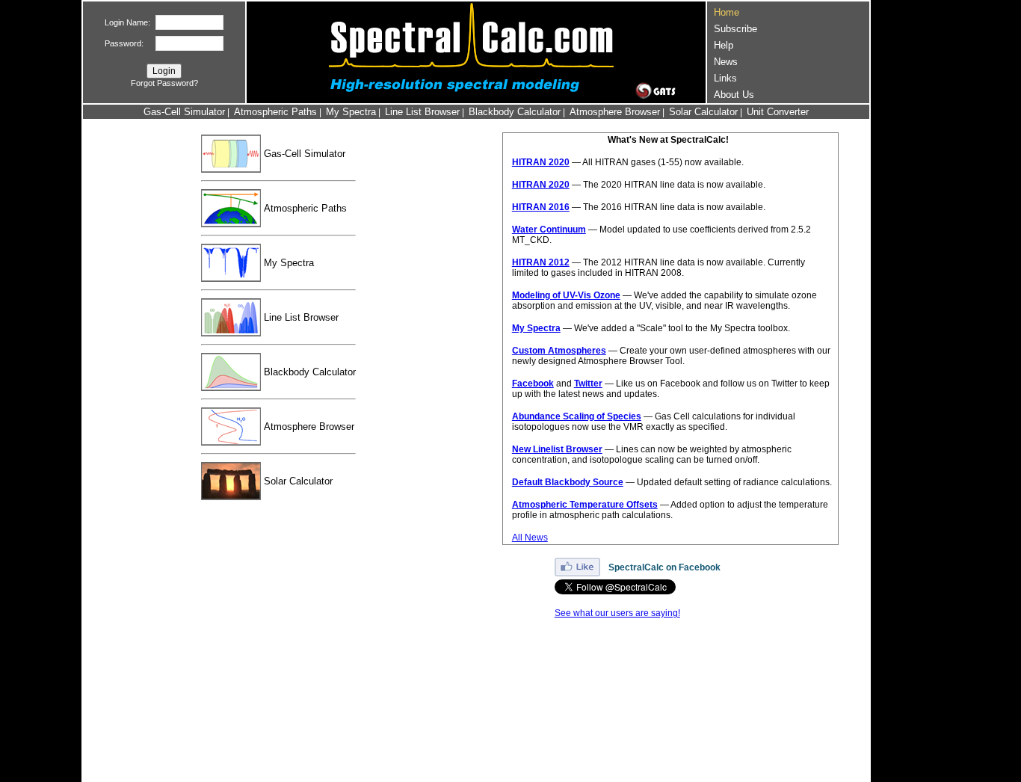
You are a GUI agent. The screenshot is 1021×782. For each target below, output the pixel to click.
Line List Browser (422, 111)
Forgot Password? (164, 82)
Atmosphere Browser (615, 111)
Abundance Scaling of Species (576, 416)
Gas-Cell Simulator (184, 111)
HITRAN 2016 (541, 207)
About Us (734, 94)
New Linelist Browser (557, 449)
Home (726, 12)
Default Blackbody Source (567, 482)
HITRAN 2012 (541, 262)
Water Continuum (549, 229)
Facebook (533, 383)
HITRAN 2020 (541, 162)
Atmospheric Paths (275, 111)
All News (530, 537)
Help (723, 45)
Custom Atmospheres (559, 350)
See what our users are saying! (617, 613)
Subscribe (735, 28)
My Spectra (351, 111)
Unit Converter (778, 111)
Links (725, 78)
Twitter (588, 383)
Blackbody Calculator (515, 111)
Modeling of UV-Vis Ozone (566, 295)
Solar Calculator (703, 111)
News (726, 61)
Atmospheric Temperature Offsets (585, 504)
